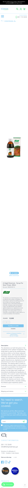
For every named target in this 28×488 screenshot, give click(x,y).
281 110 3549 (22, 17)
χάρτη (17, 335)
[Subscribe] (23, 421)
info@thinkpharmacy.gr (9, 447)
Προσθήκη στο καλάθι (13, 325)
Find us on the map (6, 457)
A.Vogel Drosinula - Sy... (10, 21)
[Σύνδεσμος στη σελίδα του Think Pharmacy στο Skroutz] (5, 474)
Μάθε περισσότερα (14, 275)
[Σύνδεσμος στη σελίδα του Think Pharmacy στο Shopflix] (15, 476)
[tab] (14, 345)
